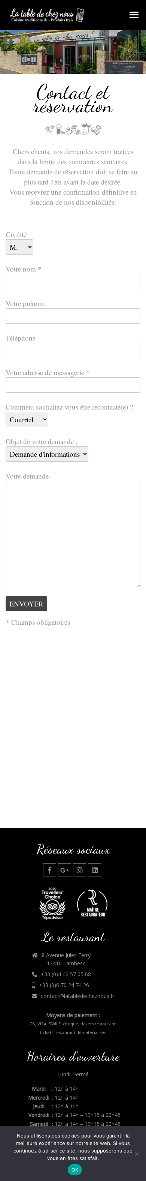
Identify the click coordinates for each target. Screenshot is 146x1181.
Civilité (16, 234)
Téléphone (21, 337)
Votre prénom (25, 303)
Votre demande (27, 475)
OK (75, 1170)
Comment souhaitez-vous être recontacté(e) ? (69, 406)
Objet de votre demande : (41, 441)
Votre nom (24, 268)
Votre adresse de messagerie (48, 372)
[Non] (136, 1153)
